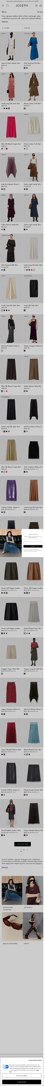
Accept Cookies (21, 1082)
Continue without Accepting (35, 1060)
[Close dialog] (43, 530)
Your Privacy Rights (21, 1076)
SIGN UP (33, 546)
